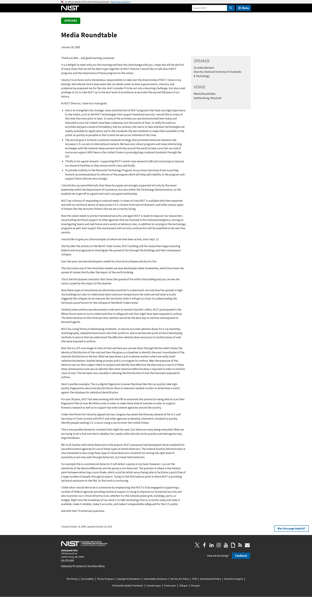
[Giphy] (233, 545)
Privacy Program (105, 578)
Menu (245, 8)
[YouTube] (225, 545)
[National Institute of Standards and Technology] (84, 543)
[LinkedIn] (211, 545)
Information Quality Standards (127, 585)
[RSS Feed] (240, 545)
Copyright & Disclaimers (129, 578)
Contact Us (81, 565)
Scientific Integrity (233, 578)
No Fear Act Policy (179, 578)
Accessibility (87, 578)
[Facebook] (204, 545)
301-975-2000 (67, 560)
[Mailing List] (247, 545)
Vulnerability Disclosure (155, 578)
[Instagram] (218, 545)
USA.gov (183, 585)
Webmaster (66, 565)
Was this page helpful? (291, 528)
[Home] (70, 8)
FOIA (194, 578)
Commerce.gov (153, 585)
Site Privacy (72, 578)
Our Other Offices (96, 565)
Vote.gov (195, 585)
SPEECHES (70, 20)
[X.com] (197, 545)
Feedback (241, 555)
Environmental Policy (210, 578)
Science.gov (170, 585)
